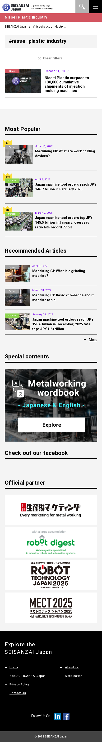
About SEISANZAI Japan (27, 676)
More (93, 340)
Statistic (12, 180)
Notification (74, 676)
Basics (12, 147)
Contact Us (17, 693)
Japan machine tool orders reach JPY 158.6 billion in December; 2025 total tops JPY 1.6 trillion (62, 324)
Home (13, 667)
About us (72, 667)
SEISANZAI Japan (16, 26)
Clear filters (53, 58)
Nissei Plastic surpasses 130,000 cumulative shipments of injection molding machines (67, 84)
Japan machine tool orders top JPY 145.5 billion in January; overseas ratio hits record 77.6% (63, 222)
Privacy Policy (19, 684)
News (12, 71)
